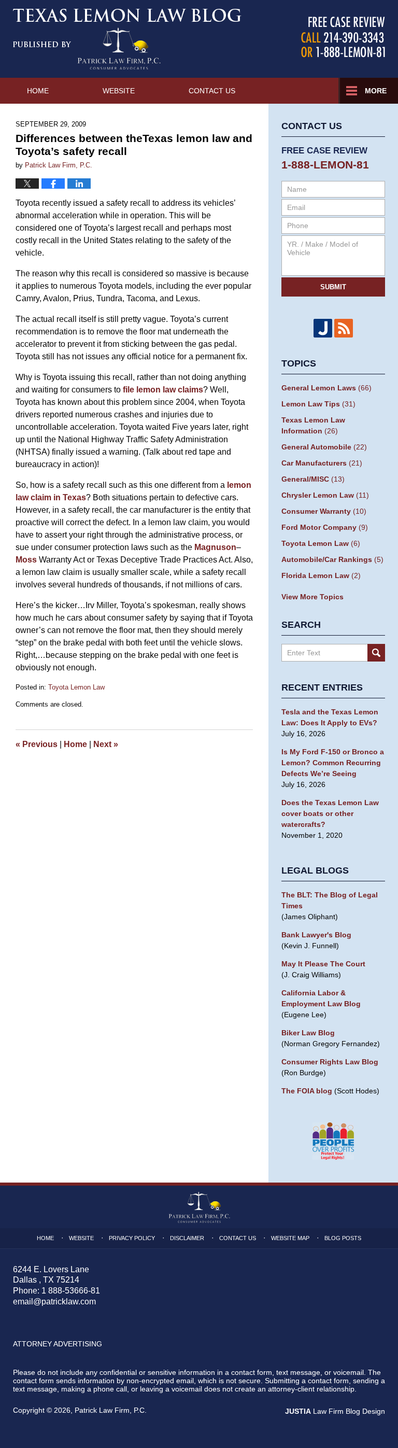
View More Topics (312, 597)
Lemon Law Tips (318, 404)
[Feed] (343, 328)
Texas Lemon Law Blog (127, 39)
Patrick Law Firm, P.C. (111, 1410)
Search (376, 653)
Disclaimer (187, 1238)
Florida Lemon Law (321, 575)
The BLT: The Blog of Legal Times (329, 900)
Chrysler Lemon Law (325, 495)
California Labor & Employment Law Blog (321, 998)
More (376, 91)
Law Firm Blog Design (335, 1411)
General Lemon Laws (326, 388)
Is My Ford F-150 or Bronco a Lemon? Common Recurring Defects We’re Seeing (332, 763)
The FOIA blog (306, 1091)
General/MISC (313, 479)
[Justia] (322, 328)
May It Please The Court (323, 964)
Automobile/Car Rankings (332, 559)
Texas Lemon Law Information (313, 425)
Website (119, 91)
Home (38, 91)
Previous (37, 744)
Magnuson (215, 547)
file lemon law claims (163, 389)
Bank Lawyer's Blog (316, 935)
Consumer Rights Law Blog (329, 1062)
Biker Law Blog (308, 1033)
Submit (333, 287)
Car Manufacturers (321, 463)
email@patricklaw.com (54, 1301)
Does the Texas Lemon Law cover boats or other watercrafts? (330, 813)
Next (105, 744)
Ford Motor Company (324, 527)
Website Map (290, 1238)
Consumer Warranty (323, 511)
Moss (26, 559)
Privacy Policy (132, 1238)
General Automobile (324, 447)
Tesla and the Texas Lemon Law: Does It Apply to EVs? (329, 717)
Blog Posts (342, 1238)
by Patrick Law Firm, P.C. (343, 37)
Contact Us (212, 91)
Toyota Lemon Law (76, 687)
